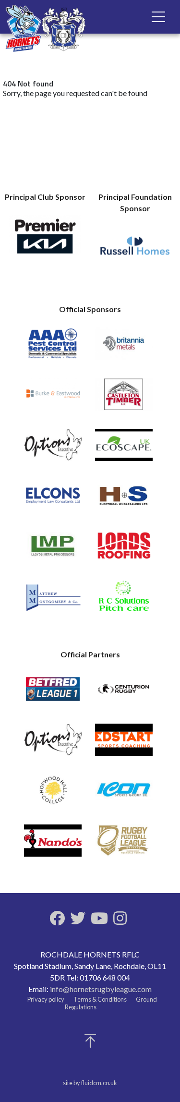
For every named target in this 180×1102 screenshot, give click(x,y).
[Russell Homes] (135, 251)
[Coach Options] (52, 449)
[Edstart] (123, 744)
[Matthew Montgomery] (52, 600)
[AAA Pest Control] (52, 348)
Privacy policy (45, 999)
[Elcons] (52, 499)
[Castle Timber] (123, 398)
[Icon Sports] (123, 794)
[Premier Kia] (45, 239)
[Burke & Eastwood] (52, 398)
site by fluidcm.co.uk (90, 1083)
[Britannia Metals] (123, 348)
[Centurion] (123, 693)
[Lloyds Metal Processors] (52, 550)
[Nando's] (52, 845)
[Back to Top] (90, 1043)
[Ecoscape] (123, 449)
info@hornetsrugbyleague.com (101, 988)
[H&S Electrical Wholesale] (123, 499)
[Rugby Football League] (123, 845)
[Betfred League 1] (52, 693)
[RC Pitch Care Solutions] (123, 600)
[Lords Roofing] (123, 550)
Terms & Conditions (100, 999)
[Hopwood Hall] (52, 794)
